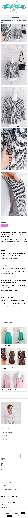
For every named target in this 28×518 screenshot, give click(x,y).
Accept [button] (23, 513)
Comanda (4, 225)
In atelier (4, 435)
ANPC (4, 486)
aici (9, 287)
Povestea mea (6, 428)
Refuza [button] (9, 516)
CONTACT (5, 439)
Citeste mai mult (16, 516)
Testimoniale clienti (7, 432)
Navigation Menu (14, 17)
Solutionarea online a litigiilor (10, 489)
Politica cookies (6, 482)
